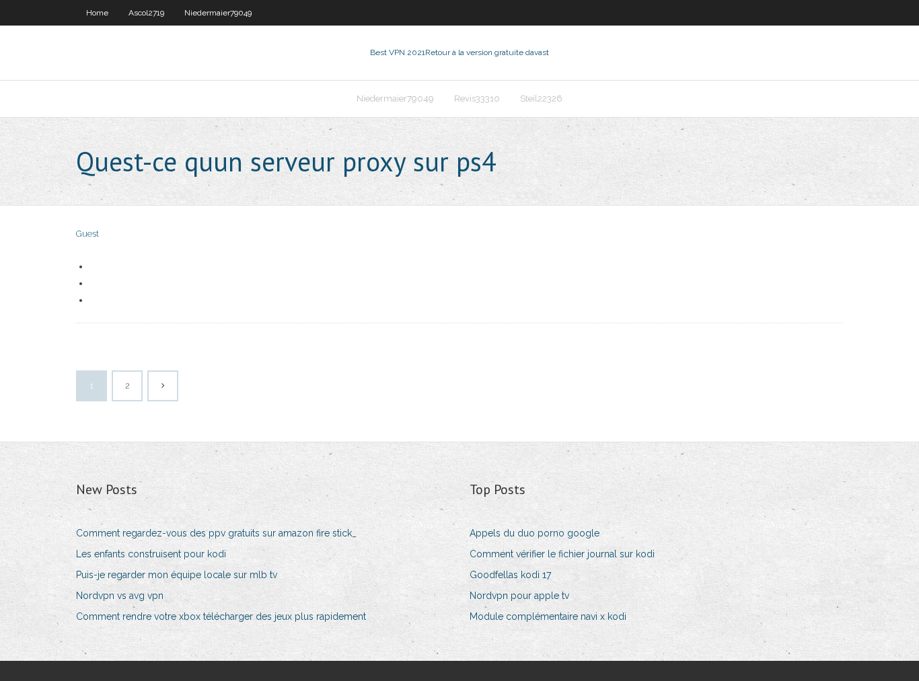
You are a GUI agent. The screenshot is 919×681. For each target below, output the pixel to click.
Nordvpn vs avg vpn (119, 595)
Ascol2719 (146, 12)
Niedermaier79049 (218, 12)
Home (97, 12)
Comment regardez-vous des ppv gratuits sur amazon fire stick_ (216, 533)
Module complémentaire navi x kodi (548, 616)
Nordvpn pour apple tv (519, 595)
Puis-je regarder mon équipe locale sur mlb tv (176, 574)
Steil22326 (541, 98)
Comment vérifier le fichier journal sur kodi (562, 554)
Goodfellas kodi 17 (510, 574)
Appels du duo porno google (534, 533)
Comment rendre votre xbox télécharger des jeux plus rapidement (221, 616)
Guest (87, 234)
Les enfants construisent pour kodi (151, 554)
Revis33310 (477, 98)
